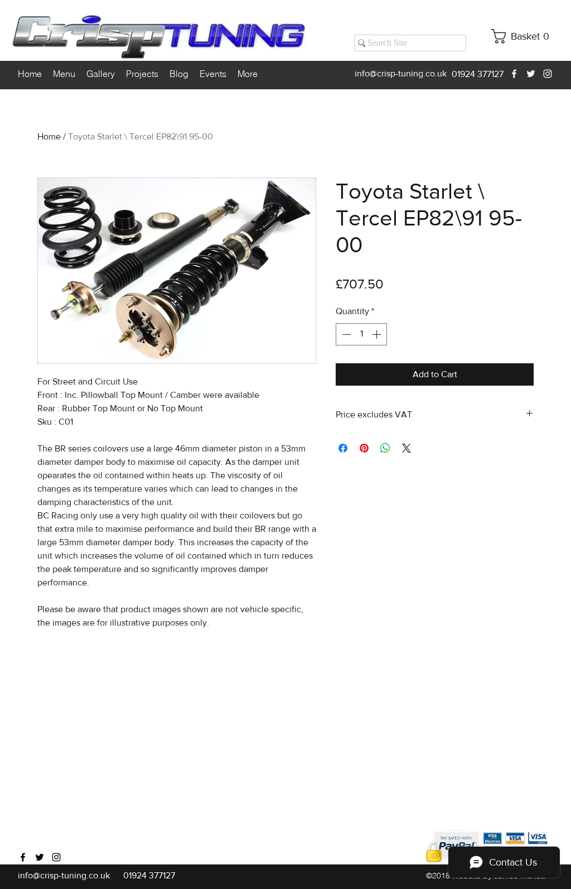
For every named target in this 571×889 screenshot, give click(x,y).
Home (49, 136)
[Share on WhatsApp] (385, 448)
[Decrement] (345, 334)
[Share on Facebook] (343, 448)
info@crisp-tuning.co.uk (401, 73)
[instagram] (547, 73)
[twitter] (530, 73)
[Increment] (377, 334)
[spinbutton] (361, 334)
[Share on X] (406, 448)
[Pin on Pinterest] (364, 448)
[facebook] (514, 73)
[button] (524, 36)
